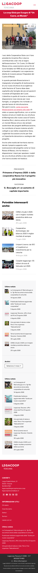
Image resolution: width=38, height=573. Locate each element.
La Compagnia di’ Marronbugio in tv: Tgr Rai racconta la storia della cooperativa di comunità (22, 292)
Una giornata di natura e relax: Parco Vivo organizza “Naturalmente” (20, 324)
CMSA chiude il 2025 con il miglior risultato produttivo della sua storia (24, 216)
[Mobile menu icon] (34, 5)
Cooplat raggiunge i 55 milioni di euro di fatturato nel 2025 (25, 263)
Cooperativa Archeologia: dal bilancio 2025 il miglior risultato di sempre (25, 232)
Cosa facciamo (7, 509)
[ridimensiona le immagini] (8, 215)
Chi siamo (5, 505)
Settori (4, 513)
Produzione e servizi (11, 26)
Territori (4, 516)
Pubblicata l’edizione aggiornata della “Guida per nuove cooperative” (21, 304)
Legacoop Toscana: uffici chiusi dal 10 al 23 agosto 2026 (21, 314)
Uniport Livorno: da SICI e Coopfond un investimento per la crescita (25, 248)
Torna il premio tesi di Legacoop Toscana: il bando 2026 (21, 335)
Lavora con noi (6, 520)
